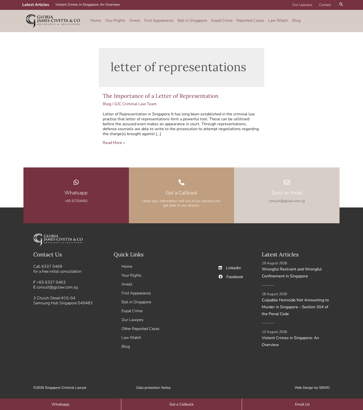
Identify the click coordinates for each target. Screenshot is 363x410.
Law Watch (278, 20)
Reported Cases (250, 20)
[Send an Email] (287, 182)
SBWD (324, 387)
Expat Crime (221, 20)
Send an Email (286, 192)
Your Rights (115, 20)
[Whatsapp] (76, 182)
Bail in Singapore (192, 20)
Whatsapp (76, 192)
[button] (341, 5)
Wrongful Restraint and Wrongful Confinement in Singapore (292, 272)
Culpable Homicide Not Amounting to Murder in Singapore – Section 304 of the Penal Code (295, 307)
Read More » (114, 142)
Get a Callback (181, 192)
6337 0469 (51, 266)
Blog (296, 20)
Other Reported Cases (140, 328)
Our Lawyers (302, 4)
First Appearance (158, 20)
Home (95, 20)
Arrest (134, 20)
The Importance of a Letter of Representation (160, 95)
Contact (325, 4)
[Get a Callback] (181, 182)
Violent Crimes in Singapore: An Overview (87, 4)
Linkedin (233, 268)
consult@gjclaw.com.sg (57, 287)
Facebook (234, 277)
